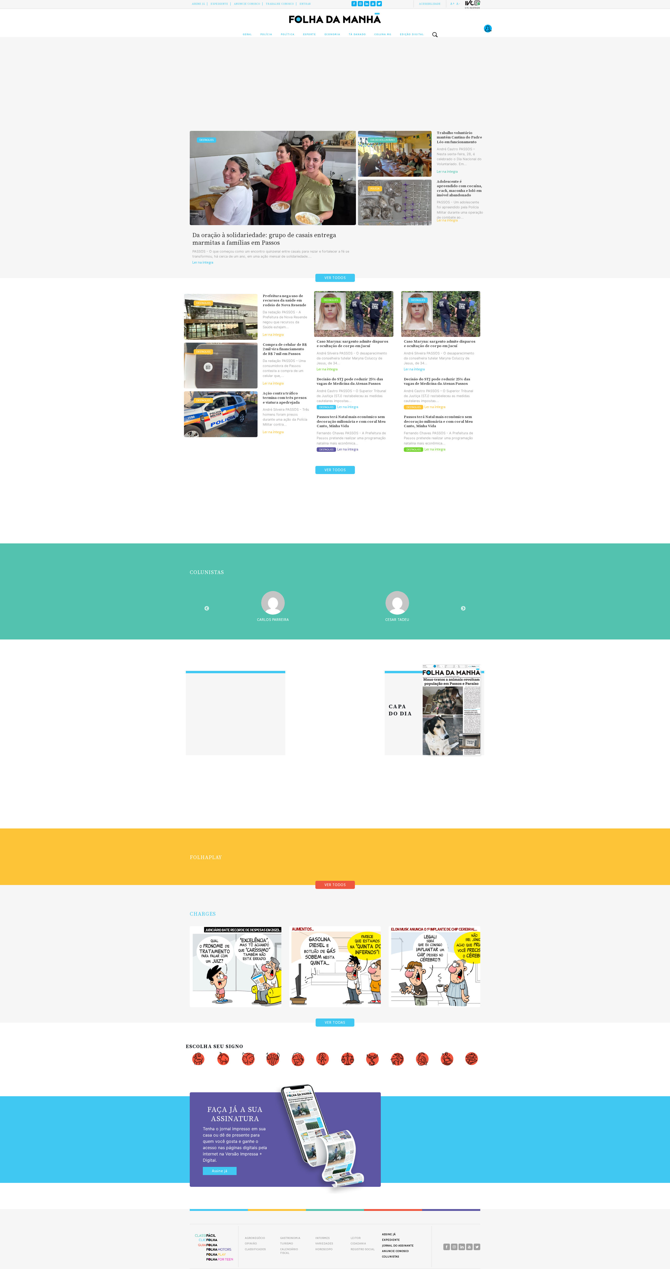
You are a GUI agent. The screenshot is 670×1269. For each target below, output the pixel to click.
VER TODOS (335, 278)
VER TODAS (335, 1023)
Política (287, 34)
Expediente (219, 3)
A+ (452, 4)
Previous (206, 608)
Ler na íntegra (202, 262)
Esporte (309, 34)
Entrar (305, 3)
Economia (332, 34)
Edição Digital (412, 34)
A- (458, 4)
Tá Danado (357, 34)
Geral (247, 34)
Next (463, 608)
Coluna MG (383, 34)
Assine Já (198, 3)
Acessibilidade (430, 3)
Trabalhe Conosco (280, 3)
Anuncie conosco (247, 3)
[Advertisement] (335, 89)
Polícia (266, 34)
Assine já (219, 1171)
